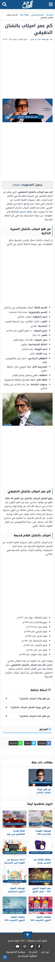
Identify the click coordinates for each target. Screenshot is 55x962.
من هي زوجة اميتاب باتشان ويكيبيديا (43, 792)
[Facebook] (39, 946)
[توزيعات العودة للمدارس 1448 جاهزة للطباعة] (40, 819)
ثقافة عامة (24, 14)
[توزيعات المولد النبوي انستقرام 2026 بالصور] (14, 876)
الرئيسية (49, 14)
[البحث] (4, 4)
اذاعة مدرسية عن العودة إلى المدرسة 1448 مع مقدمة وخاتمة (14, 864)
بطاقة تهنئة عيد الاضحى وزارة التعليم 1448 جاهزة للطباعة (41, 864)
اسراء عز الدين (35, 39)
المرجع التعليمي (37, 14)
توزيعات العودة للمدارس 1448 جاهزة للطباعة (43, 834)
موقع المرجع (26, 212)
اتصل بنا (33, 952)
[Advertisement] (27, 70)
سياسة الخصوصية (15, 952)
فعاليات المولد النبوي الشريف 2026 (40, 918)
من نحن (45, 952)
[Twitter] (31, 946)
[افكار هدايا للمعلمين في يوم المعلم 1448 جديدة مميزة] (14, 819)
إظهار (16, 184)
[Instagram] (24, 946)
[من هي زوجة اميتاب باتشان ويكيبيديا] (40, 777)
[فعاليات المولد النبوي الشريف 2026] (40, 905)
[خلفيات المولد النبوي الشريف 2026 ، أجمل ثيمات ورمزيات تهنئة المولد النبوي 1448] (14, 905)
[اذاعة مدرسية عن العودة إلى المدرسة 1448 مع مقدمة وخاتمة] (14, 848)
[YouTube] (17, 946)
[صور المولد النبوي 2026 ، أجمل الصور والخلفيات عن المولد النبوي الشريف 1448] (40, 876)
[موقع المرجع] (28, 5)
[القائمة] (51, 4)
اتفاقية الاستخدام (27, 956)
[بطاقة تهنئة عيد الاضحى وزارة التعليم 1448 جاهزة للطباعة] (40, 848)
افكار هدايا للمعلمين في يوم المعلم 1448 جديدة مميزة (15, 835)
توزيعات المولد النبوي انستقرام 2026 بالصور (16, 891)
